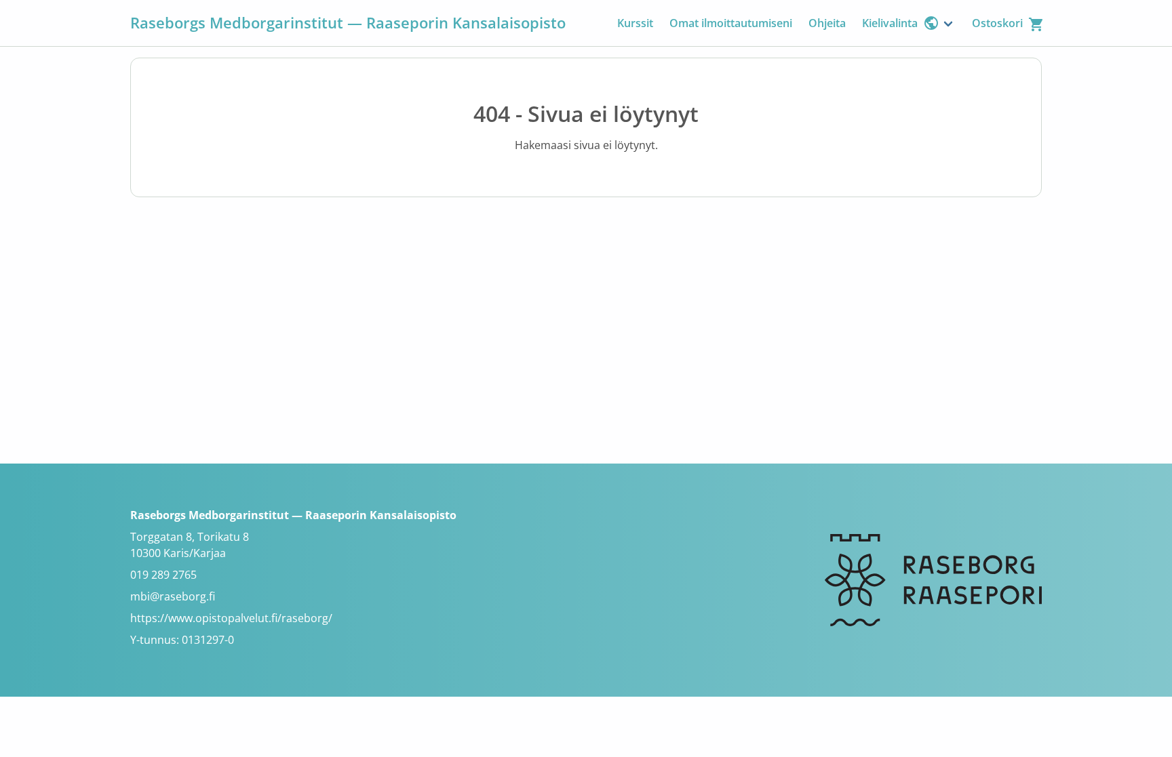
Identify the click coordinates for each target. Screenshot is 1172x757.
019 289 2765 (163, 574)
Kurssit (635, 23)
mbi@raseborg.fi (172, 596)
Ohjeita (827, 23)
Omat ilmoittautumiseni (730, 23)
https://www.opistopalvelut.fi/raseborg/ (231, 618)
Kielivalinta (890, 23)
